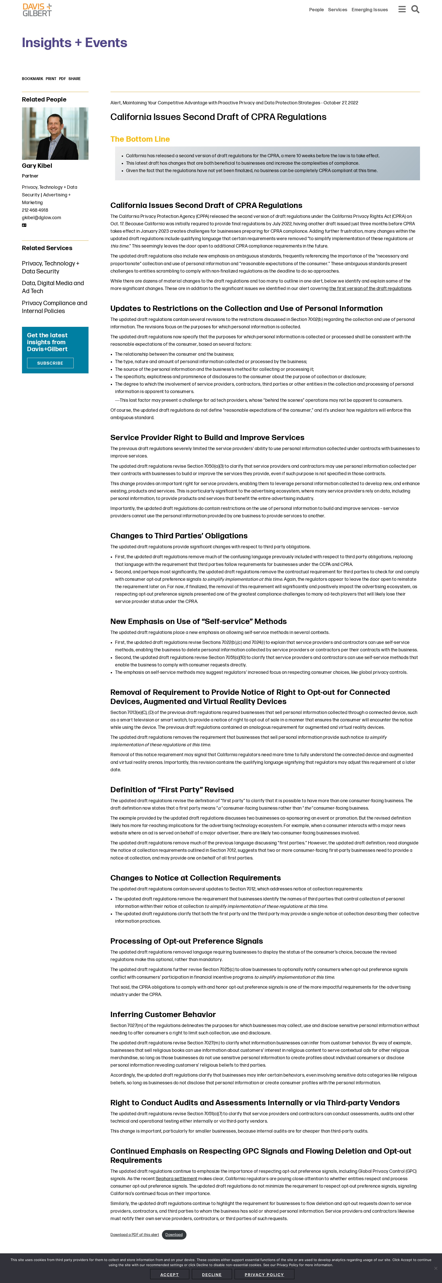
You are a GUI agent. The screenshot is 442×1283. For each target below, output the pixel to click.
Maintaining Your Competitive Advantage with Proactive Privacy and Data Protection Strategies (222, 103)
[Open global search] (415, 9)
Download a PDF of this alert (134, 1235)
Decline (212, 1274)
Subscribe (50, 363)
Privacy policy (264, 1274)
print (51, 79)
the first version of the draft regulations (370, 288)
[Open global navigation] (402, 9)
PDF (62, 79)
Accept (169, 1274)
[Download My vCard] (24, 225)
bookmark (32, 79)
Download (174, 1235)
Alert (115, 103)
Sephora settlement (176, 1178)
